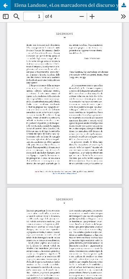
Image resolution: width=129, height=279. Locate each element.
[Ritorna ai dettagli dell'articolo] (5, 5)
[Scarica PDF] (123, 5)
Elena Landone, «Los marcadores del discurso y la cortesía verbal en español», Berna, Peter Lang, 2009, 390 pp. (71, 5)
